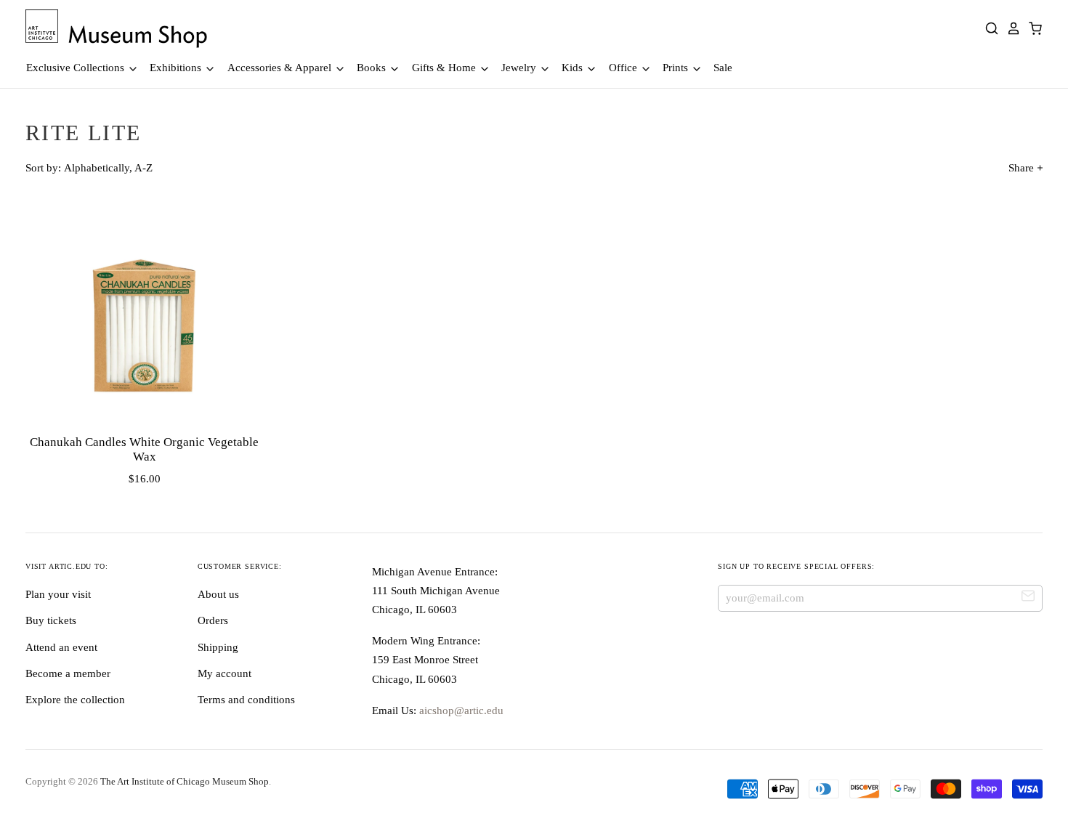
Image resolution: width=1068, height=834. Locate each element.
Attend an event (61, 647)
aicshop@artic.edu (459, 710)
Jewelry (520, 67)
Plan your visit (58, 594)
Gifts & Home (445, 67)
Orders (213, 620)
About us (218, 594)
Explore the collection (75, 699)
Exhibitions (177, 67)
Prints (677, 67)
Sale (722, 67)
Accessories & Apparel (280, 67)
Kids (574, 67)
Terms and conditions (246, 699)
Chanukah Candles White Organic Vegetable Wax (144, 449)
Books (373, 67)
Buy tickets (50, 620)
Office (624, 67)
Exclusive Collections (76, 67)
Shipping (218, 647)
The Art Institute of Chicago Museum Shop (184, 781)
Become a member (67, 673)
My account (224, 673)
